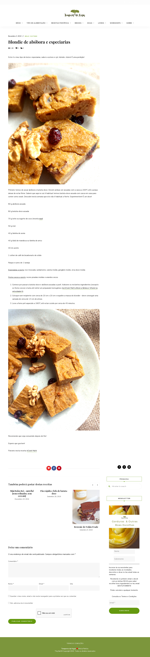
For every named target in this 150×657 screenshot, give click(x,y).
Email (41, 584)
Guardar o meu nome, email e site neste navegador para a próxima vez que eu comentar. (43, 596)
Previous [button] (92, 485)
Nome (11, 584)
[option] (22, 495)
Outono (33, 36)
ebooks (78, 23)
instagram (124, 467)
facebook (119, 467)
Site (71, 584)
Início (18, 23)
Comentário (13, 561)
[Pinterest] (59, 468)
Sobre (129, 23)
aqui (40, 218)
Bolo (27, 36)
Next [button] (97, 485)
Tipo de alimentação (36, 23)
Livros (101, 23)
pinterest (129, 467)
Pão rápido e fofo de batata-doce (54, 492)
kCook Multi (32, 450)
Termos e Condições (129, 596)
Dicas (89, 23)
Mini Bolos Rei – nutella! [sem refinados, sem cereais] (22, 493)
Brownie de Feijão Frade (86, 527)
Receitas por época (60, 23)
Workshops (115, 23)
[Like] (48, 468)
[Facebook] (54, 468)
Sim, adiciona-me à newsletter (21, 603)
